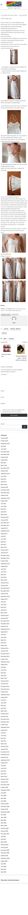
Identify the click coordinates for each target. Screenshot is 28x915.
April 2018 (3, 511)
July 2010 (3, 765)
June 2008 (3, 817)
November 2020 (5, 454)
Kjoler (5, 338)
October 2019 (4, 471)
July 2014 (3, 634)
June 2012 (3, 702)
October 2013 (4, 659)
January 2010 (4, 782)
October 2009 (4, 787)
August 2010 (4, 762)
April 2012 (3, 708)
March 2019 (4, 484)
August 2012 (4, 697)
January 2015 (4, 618)
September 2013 (5, 662)
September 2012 (5, 694)
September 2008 (5, 812)
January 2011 (4, 749)
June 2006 (3, 866)
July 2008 (3, 814)
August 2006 (4, 861)
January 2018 (4, 520)
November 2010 (5, 754)
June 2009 (3, 795)
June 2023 (3, 449)
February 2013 (5, 681)
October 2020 (4, 457)
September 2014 (5, 629)
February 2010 (5, 779)
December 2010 (5, 752)
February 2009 (5, 803)
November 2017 (5, 525)
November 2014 (5, 623)
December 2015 (5, 588)
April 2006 (3, 872)
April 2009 (3, 801)
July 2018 (3, 503)
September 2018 (5, 498)
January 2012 (4, 716)
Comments (4, 374)
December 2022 (5, 451)
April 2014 (3, 642)
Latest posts (15, 314)
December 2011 (5, 719)
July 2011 (3, 732)
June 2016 (3, 571)
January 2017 (4, 552)
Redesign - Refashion (15, 328)
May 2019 (3, 479)
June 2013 (3, 670)
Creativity (6, 328)
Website (3, 403)
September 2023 (5, 443)
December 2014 (5, 621)
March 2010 (4, 776)
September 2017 (5, 531)
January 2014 (4, 651)
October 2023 (4, 440)
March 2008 (4, 825)
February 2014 (5, 648)
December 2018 (5, 490)
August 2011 (4, 730)
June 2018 (3, 506)
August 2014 (4, 632)
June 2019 (3, 476)
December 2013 (5, 653)
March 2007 (4, 842)
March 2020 (4, 465)
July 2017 (3, 536)
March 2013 (4, 678)
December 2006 (5, 850)
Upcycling (4, 333)
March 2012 (4, 711)
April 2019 (3, 481)
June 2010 (3, 768)
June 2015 (3, 604)
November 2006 (5, 853)
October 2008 (4, 809)
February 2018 (5, 517)
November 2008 (5, 806)
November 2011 (5, 722)
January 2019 (4, 487)
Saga (3, 305)
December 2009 (5, 784)
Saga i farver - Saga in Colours (14, 8)
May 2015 (3, 607)
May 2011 (3, 738)
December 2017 (5, 522)
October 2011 (4, 724)
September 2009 (5, 790)
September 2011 (5, 727)
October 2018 (4, 495)
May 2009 (3, 798)
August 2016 (4, 566)
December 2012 (5, 686)
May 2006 (3, 869)
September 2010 (5, 760)
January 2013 (4, 683)
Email (3, 397)
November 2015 (5, 591)
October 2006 (4, 855)
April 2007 (3, 839)
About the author (5, 314)
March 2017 (4, 547)
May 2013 (3, 672)
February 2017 (5, 550)
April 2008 (3, 823)
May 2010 (3, 771)
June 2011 (3, 735)
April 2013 (3, 675)
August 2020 (4, 460)
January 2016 (4, 585)
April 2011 (3, 741)
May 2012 (3, 705)
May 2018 (3, 509)
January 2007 (4, 847)
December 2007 (5, 833)
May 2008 (3, 820)
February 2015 (5, 615)
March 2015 (4, 612)
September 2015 (5, 596)
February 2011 (4, 746)
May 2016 (3, 574)
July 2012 (3, 700)
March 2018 (4, 514)
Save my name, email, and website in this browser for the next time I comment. (13, 410)
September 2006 (5, 858)
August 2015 (4, 599)
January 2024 (4, 438)
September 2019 (5, 473)
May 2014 (3, 640)
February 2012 (5, 713)
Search (3, 424)
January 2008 (4, 831)
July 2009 (3, 793)
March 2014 (4, 645)
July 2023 (3, 446)
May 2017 (3, 541)
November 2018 (5, 492)
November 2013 (5, 656)
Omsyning (11, 338)
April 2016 (3, 577)
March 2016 (4, 580)
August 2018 (4, 501)
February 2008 (5, 828)
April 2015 (3, 610)
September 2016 (5, 563)
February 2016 (5, 582)
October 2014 (4, 626)
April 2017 (3, 544)
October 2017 (4, 528)
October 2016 (4, 561)
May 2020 (3, 462)
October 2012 (4, 692)
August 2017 (4, 533)
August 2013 (4, 664)
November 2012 (5, 689)
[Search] (24, 427)
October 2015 (4, 593)
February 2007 (5, 844)
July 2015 (3, 601)
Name (3, 391)
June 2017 (3, 539)
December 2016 (5, 555)
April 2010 (3, 773)
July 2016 (3, 569)
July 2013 (3, 667)
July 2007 (3, 836)
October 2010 (4, 757)
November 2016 (5, 558)
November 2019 (5, 468)
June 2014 (3, 637)
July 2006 (3, 863)
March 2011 (4, 743)
